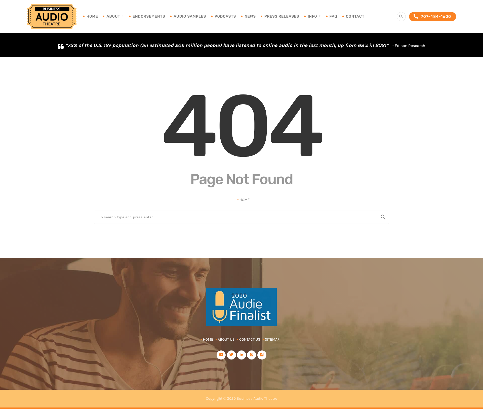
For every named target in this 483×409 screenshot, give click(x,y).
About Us (226, 339)
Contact (355, 16)
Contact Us (249, 339)
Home (92, 16)
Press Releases (281, 16)
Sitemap (272, 339)
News (250, 16)
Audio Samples (190, 16)
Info (312, 16)
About (113, 16)
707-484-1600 (432, 16)
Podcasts (225, 16)
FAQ (333, 16)
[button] (474, 45)
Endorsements (149, 16)
